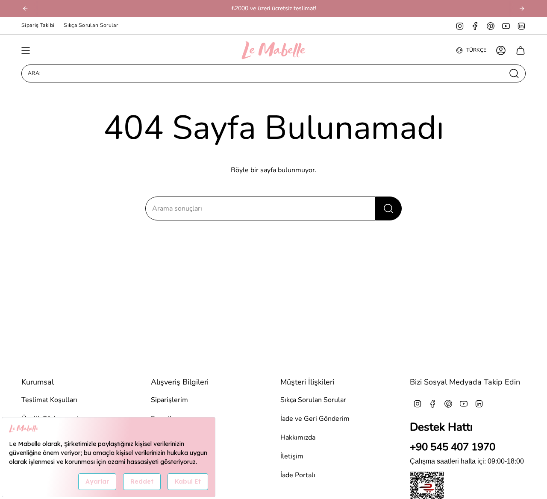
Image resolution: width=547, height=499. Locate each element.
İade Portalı (297, 475)
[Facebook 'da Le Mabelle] (475, 25)
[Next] (522, 8)
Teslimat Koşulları (49, 400)
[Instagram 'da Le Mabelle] (460, 25)
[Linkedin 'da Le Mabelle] (521, 25)
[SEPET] (520, 50)
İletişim (291, 456)
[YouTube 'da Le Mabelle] (506, 25)
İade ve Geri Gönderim (315, 418)
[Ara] (388, 208)
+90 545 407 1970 (452, 447)
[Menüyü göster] (25, 50)
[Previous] (25, 8)
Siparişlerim (169, 400)
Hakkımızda (297, 437)
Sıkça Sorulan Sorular (91, 25)
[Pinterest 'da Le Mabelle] (490, 25)
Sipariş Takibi (37, 25)
